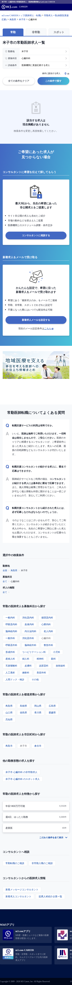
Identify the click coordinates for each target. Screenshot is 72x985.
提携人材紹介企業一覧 (50, 896)
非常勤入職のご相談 (42, 863)
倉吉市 (37, 745)
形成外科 (10, 652)
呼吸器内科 (11, 624)
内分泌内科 (30, 631)
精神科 (40, 658)
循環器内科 (47, 617)
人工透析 (10, 672)
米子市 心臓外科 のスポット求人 (23, 779)
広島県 (52, 705)
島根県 (23, 705)
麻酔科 (25, 672)
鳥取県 (14, 570)
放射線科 (60, 665)
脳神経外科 (30, 645)
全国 (5, 570)
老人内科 (48, 631)
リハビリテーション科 (34, 652)
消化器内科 (28, 617)
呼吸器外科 (11, 645)
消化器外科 (28, 638)
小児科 (56, 652)
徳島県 (23, 712)
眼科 (53, 658)
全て (5, 581)
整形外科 (48, 645)
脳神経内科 (11, 631)
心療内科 (46, 624)
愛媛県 (52, 712)
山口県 (9, 712)
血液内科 (29, 624)
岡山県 (37, 705)
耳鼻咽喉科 (11, 665)
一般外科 (10, 638)
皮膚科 (28, 665)
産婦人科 (10, 658)
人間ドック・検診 (15, 679)
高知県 (9, 719)
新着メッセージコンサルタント (22, 889)
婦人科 (25, 658)
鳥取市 (9, 745)
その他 (35, 679)
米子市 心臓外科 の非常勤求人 (21, 772)
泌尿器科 (43, 665)
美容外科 (41, 672)
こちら (47, 328)
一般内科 (10, 617)
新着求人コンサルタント (18, 896)
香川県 (37, 712)
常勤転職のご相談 (15, 863)
